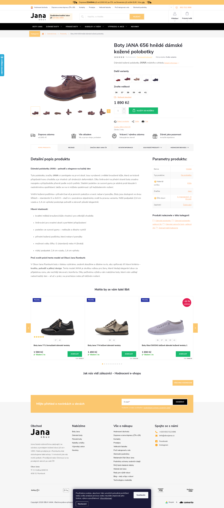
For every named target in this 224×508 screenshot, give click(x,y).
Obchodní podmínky (140, 7)
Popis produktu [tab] (44, 147)
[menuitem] (37, 26)
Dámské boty (77, 435)
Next (195, 328)
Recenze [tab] (71, 147)
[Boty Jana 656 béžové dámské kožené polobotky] (137, 79)
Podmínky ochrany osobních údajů (127, 461)
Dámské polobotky (163, 220)
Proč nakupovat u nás (122, 7)
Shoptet (171, 502)
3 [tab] (106, 364)
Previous (28, 328)
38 (110, 340)
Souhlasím (140, 495)
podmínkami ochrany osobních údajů (157, 408)
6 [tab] (113, 364)
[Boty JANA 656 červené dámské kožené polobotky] (118, 79)
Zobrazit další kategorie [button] (168, 228)
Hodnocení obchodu (41, 7)
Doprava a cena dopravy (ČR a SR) (63, 7)
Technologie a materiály (123, 480)
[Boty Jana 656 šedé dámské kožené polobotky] (146, 79)
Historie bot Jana (120, 469)
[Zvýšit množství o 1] (124, 109)
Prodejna (92, 7)
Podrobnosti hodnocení (144, 57)
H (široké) (188, 198)
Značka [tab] (98, 147)
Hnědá (188, 169)
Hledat (136, 16)
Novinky (75, 450)
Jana (189, 191)
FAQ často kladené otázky (124, 465)
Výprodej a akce (78, 446)
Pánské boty (77, 439)
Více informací (106, 498)
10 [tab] (121, 364)
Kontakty (82, 7)
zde (143, 2)
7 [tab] (115, 364)
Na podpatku (186, 175)
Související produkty (151, 147)
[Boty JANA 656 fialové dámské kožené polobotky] (127, 79)
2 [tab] (104, 364)
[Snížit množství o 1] (124, 112)
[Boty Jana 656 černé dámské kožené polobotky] (155, 79)
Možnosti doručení (124, 97)
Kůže (189, 183)
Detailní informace (170, 63)
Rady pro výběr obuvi (122, 472)
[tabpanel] (58, 328)
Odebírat (180, 402)
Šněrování (187, 205)
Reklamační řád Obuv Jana (124, 458)
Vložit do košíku (145, 110)
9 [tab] (119, 364)
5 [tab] (111, 364)
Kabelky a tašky (78, 443)
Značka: (122, 127)
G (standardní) (183, 197)
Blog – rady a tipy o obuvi (123, 476)
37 (56, 340)
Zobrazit (75, 354)
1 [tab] (102, 364)
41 (114, 340)
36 (158, 340)
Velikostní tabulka (105, 7)
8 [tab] (117, 364)
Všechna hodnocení (183, 383)
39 (170, 340)
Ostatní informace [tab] (125, 147)
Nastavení (82, 504)
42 (60, 340)
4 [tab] (108, 364)
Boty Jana (76, 431)
